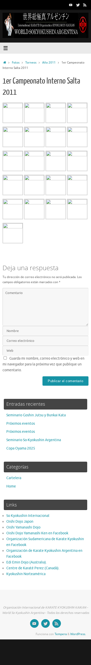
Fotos (15, 63)
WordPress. (78, 634)
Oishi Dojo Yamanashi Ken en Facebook (37, 533)
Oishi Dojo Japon (19, 521)
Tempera (61, 634)
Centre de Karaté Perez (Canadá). (32, 568)
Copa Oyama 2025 (20, 448)
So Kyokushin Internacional (27, 516)
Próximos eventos (20, 423)
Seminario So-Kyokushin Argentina (33, 440)
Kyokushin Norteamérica (26, 574)
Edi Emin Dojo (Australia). (26, 562)
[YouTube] (70, 4)
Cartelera (13, 478)
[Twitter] (77, 4)
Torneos (30, 63)
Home (11, 486)
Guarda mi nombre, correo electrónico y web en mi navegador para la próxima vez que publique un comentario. (43, 364)
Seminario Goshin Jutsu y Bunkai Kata (36, 415)
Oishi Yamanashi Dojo (23, 527)
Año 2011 (49, 63)
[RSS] (84, 4)
